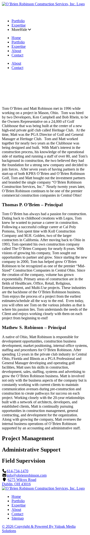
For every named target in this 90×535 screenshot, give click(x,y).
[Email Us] (10, 13)
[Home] (43, 4)
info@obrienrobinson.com (27, 475)
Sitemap (18, 518)
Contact (17, 55)
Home (16, 38)
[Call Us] (4, 13)
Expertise (19, 25)
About (16, 51)
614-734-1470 (17, 471)
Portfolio (18, 21)
